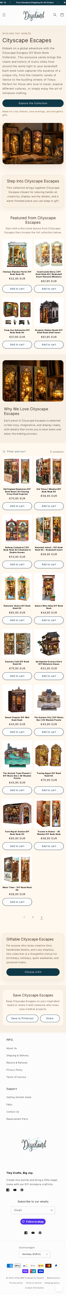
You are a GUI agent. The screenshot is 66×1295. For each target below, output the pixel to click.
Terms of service (33, 1283)
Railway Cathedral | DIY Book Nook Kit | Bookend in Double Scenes (17, 550)
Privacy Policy (14, 1069)
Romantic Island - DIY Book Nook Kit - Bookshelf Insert (49, 548)
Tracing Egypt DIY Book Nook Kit (49, 774)
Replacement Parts (17, 1119)
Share (50, 1018)
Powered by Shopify (34, 1278)
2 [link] (41, 917)
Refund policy (53, 1278)
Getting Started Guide (18, 1097)
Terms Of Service (16, 1077)
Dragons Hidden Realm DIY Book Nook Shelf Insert (49, 331)
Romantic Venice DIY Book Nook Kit (17, 607)
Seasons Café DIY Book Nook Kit (17, 662)
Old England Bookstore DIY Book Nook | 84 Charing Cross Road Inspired (17, 491)
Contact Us (12, 1111)
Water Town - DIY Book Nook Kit (17, 888)
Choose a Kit (33, 971)
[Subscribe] (51, 1210)
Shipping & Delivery (17, 1055)
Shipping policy (52, 1283)
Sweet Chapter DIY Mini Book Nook (17, 718)
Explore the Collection (33, 103)
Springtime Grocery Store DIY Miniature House (49, 662)
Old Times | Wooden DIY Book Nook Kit (49, 490)
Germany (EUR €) (31, 1254)
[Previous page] (24, 917)
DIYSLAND (19, 1278)
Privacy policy (16, 1283)
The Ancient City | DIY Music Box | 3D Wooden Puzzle (49, 718)
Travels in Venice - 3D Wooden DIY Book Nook (49, 832)
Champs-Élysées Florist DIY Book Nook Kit (17, 273)
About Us (11, 1048)
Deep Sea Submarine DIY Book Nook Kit (17, 331)
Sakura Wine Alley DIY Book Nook (49, 607)
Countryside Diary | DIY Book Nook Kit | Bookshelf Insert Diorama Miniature (49, 274)
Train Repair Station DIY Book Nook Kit (17, 832)
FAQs (9, 1104)
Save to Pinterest (22, 1018)
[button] (4, 14)
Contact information (34, 1288)
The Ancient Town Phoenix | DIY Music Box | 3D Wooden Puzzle (17, 775)
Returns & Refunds (16, 1062)
